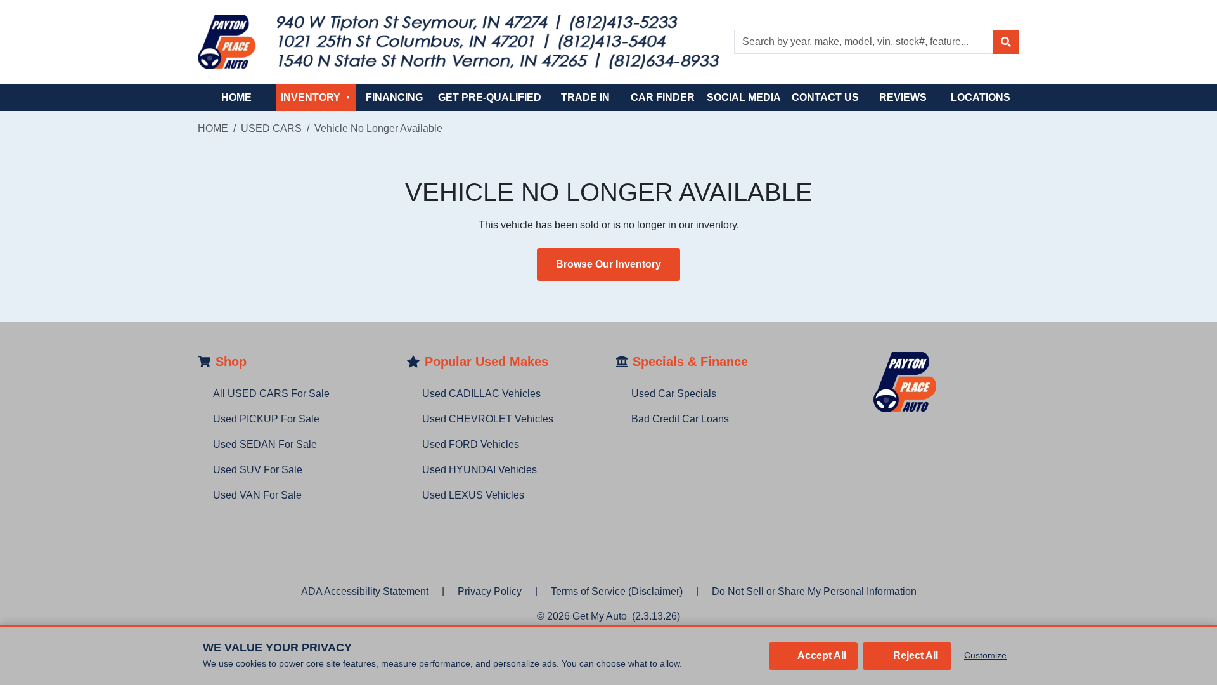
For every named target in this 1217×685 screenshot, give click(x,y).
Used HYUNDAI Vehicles (479, 469)
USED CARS (271, 128)
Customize (985, 655)
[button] (1006, 42)
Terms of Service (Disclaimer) (617, 591)
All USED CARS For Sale (271, 393)
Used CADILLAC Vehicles (481, 393)
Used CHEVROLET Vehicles (487, 419)
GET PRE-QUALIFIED (489, 97)
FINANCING (394, 97)
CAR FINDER (663, 97)
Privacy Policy (490, 591)
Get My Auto (599, 616)
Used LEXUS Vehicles (473, 495)
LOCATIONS (980, 97)
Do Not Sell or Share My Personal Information (814, 591)
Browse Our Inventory (608, 264)
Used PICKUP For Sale (266, 419)
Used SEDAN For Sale (265, 444)
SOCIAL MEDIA (744, 97)
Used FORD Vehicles (470, 444)
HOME (236, 97)
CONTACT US (825, 97)
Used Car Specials (673, 393)
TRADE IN (585, 97)
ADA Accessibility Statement (364, 591)
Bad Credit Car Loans (680, 419)
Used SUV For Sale (257, 469)
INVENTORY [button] (316, 97)
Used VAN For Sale (257, 495)
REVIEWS (903, 97)
